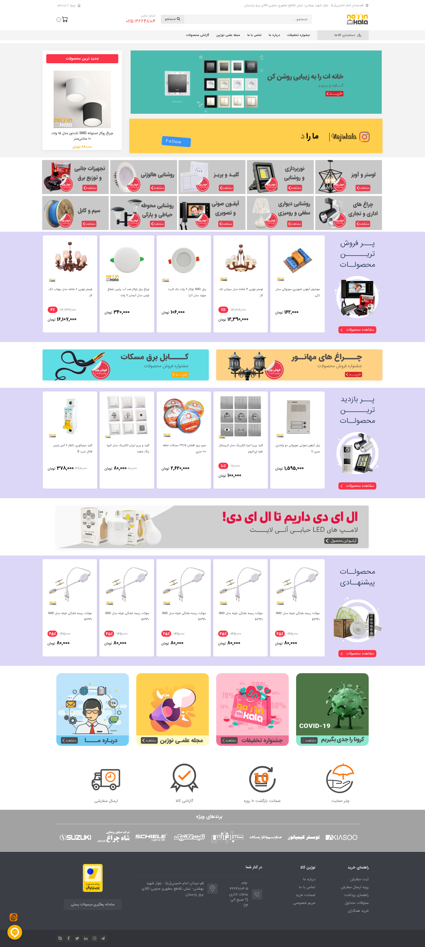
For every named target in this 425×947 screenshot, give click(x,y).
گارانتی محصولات (197, 35)
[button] (62, 19)
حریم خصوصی (304, 903)
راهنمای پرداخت (356, 895)
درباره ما (274, 35)
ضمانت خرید (305, 895)
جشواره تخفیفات (298, 35)
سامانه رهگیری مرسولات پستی (93, 904)
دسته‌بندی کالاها (345, 35)
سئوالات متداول (357, 903)
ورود (72, 5)
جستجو (171, 19)
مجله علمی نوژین (228, 35)
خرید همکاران (358, 911)
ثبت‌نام (62, 5)
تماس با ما (254, 35)
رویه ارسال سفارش (355, 887)
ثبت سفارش (359, 879)
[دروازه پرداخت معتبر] (93, 878)
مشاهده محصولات (359, 330)
